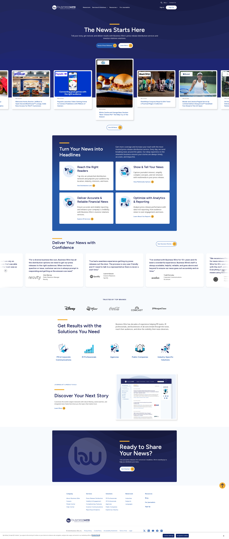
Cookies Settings (168, 535)
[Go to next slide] (223, 270)
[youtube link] (153, 531)
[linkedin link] (149, 531)
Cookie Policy (96, 535)
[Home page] (64, 7)
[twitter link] (144, 531)
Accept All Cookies (182, 535)
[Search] (161, 2)
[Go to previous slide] (5, 270)
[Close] (223, 536)
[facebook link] (157, 531)
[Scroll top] (222, 485)
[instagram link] (161, 531)
